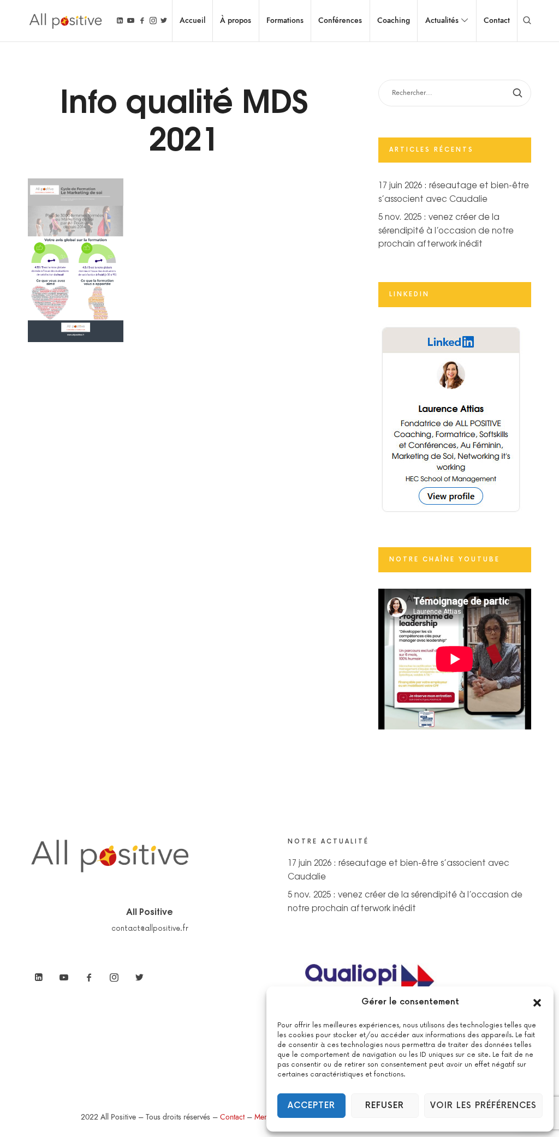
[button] (537, 1002)
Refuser (384, 1105)
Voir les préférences (483, 1105)
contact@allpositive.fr (149, 928)
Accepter (311, 1105)
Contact (232, 1117)
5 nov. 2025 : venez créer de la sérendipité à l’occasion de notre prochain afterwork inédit (446, 230)
